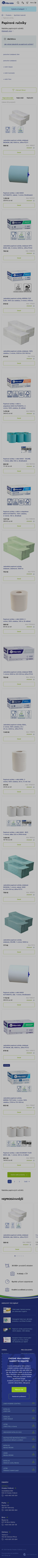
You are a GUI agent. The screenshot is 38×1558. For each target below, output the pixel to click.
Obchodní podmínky (28, 1354)
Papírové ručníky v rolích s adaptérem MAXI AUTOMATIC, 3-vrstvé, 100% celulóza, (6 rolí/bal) (14, 406)
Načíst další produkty (18, 1175)
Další (25, 1181)
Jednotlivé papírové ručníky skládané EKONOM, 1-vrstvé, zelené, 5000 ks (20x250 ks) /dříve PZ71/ (15, 887)
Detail (19, 152)
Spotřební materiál (19, 15)
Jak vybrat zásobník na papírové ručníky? (18, 44)
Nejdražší (30, 98)
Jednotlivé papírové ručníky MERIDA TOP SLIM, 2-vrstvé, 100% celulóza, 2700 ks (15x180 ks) (15, 1100)
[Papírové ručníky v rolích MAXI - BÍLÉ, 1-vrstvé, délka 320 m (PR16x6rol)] (19, 814)
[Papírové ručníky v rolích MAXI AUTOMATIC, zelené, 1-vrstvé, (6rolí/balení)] (19, 174)
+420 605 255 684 (10, 1539)
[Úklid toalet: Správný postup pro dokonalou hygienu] (7, 1310)
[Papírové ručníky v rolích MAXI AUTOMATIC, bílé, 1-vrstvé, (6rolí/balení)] (19, 974)
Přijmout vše (19, 1389)
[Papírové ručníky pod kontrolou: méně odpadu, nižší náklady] (7, 1330)
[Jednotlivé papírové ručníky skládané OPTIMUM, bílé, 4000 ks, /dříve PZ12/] (19, 1027)
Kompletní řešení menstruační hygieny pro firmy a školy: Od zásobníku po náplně (21, 1339)
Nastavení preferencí (19, 1396)
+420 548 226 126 (10, 1524)
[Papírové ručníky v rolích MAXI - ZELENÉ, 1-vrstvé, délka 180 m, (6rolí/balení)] (19, 440)
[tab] (15, 1254)
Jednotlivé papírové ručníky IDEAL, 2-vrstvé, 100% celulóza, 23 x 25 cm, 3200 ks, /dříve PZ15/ (15, 727)
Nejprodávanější (7, 98)
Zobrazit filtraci (21, 90)
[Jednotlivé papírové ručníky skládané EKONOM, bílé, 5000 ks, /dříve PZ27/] (19, 122)
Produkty (8, 15)
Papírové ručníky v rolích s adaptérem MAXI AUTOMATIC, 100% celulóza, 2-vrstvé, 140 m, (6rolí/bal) (15, 514)
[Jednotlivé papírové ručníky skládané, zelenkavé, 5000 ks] (19, 548)
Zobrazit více (7, 31)
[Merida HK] (8, 2)
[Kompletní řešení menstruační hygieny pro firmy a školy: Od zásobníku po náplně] (7, 1340)
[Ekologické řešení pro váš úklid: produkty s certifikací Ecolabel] (7, 1320)
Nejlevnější (20, 98)
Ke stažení (5, 1354)
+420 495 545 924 (10, 1495)
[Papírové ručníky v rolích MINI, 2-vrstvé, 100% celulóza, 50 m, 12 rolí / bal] (19, 761)
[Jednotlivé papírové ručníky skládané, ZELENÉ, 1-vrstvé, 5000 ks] (19, 921)
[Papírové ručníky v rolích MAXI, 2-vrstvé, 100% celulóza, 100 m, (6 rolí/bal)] (19, 600)
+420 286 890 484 (10, 1510)
